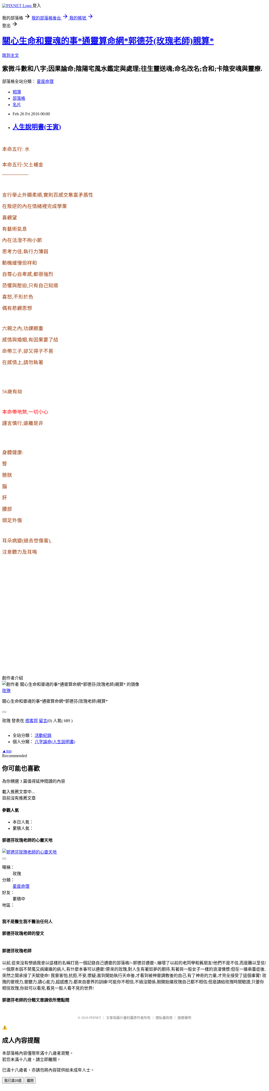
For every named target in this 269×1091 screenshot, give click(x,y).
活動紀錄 (43, 735)
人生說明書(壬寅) (37, 126)
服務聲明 (184, 1018)
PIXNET (95, 1018)
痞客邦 (31, 720)
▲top (7, 751)
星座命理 (45, 81)
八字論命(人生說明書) (55, 742)
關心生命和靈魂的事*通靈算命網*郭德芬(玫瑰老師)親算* (108, 41)
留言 (43, 720)
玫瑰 (6, 690)
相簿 (17, 92)
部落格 (19, 98)
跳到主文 (10, 55)
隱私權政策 (164, 1018)
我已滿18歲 (13, 1081)
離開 (30, 1081)
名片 (17, 104)
